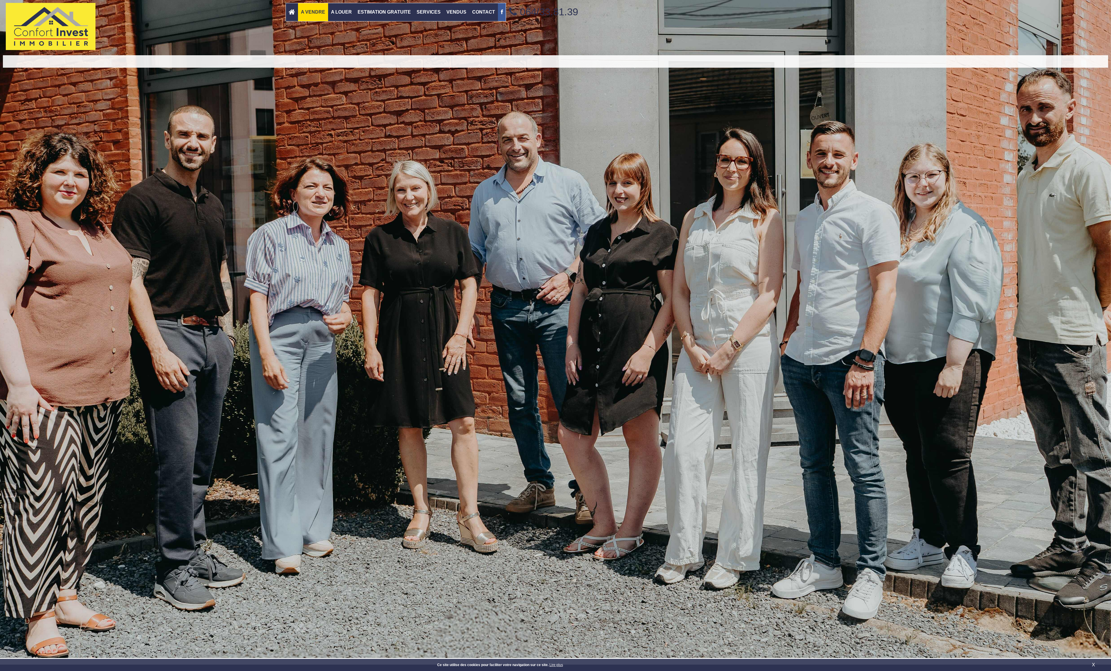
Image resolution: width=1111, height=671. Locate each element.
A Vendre (313, 12)
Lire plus (556, 665)
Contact (483, 12)
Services (429, 12)
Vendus (456, 12)
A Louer (341, 12)
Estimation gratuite (384, 12)
